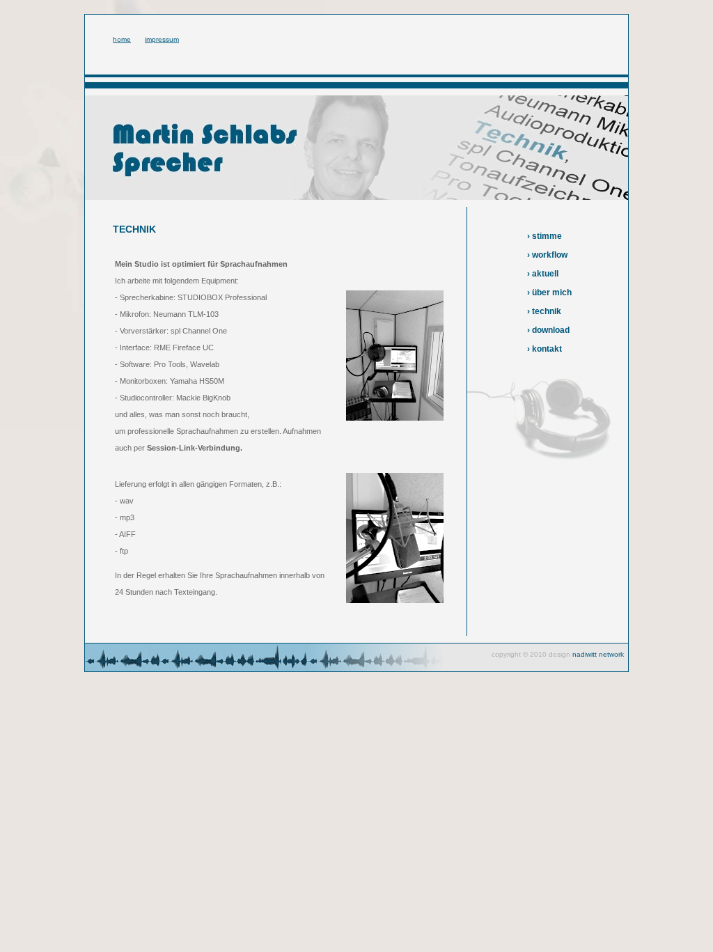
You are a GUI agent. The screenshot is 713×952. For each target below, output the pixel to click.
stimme (547, 236)
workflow (549, 255)
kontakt (547, 349)
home (122, 39)
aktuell (545, 274)
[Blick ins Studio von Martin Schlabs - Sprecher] (395, 418)
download (551, 330)
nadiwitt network (598, 654)
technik (546, 311)
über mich (552, 292)
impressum (162, 39)
